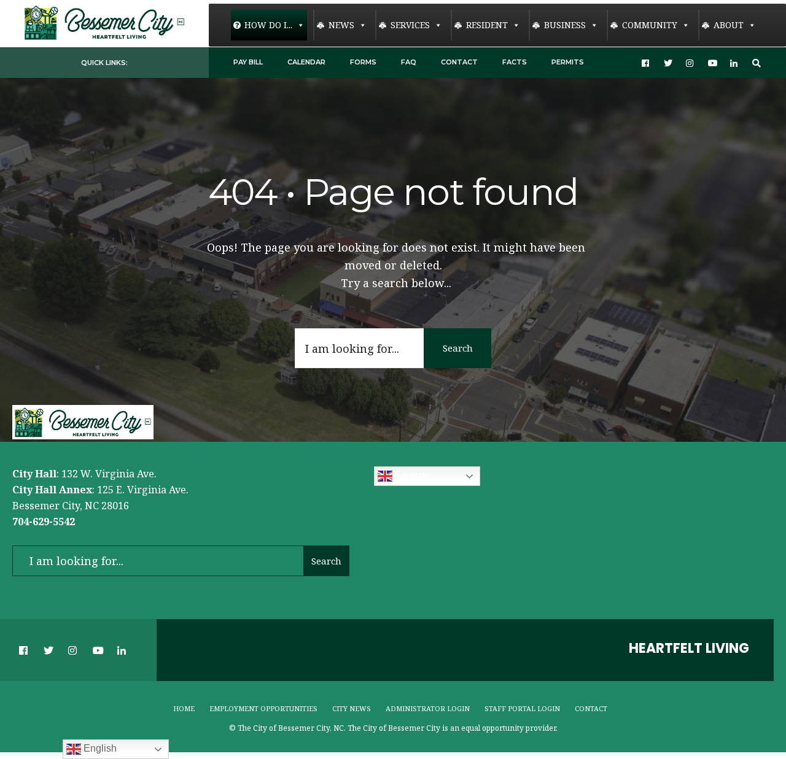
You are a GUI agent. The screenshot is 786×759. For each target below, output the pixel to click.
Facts (514, 62)
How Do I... (268, 25)
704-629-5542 (43, 521)
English (410, 476)
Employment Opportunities (263, 708)
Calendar (306, 62)
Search (458, 348)
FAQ (408, 62)
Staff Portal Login (522, 708)
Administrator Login (428, 708)
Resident (487, 25)
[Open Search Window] (756, 63)
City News (351, 708)
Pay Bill (248, 62)
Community (649, 25)
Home (184, 708)
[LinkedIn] (734, 63)
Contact (459, 62)
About (729, 25)
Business (565, 25)
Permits (567, 62)
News (341, 25)
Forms (363, 62)
